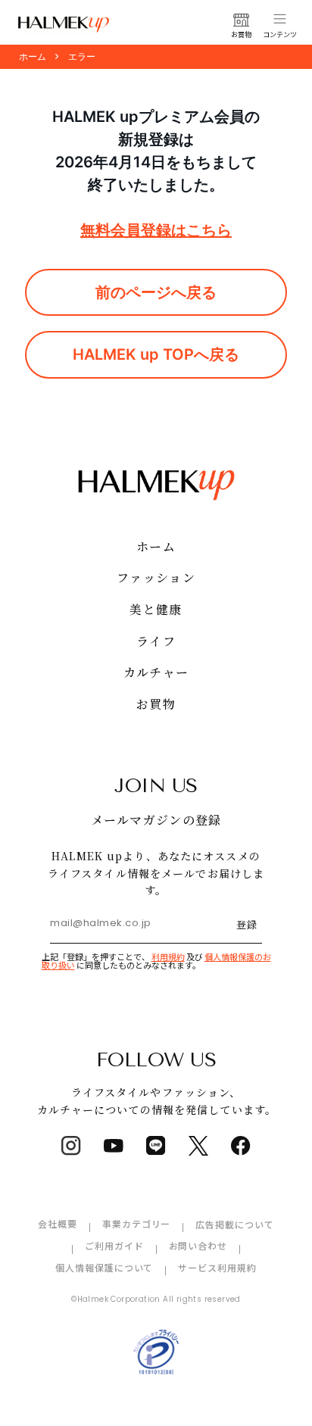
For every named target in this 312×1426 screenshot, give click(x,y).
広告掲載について (234, 1224)
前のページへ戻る (156, 292)
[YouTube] (113, 1146)
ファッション (156, 577)
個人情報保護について (104, 1267)
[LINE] (156, 1146)
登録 (246, 924)
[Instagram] (71, 1146)
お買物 (156, 704)
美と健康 (155, 609)
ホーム (156, 546)
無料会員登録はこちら (156, 230)
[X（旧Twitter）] (198, 1146)
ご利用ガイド (114, 1245)
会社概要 (57, 1223)
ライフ (156, 641)
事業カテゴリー (136, 1223)
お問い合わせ (198, 1245)
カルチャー (156, 672)
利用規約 (168, 956)
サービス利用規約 (217, 1267)
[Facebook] (241, 1146)
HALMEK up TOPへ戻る (156, 354)
